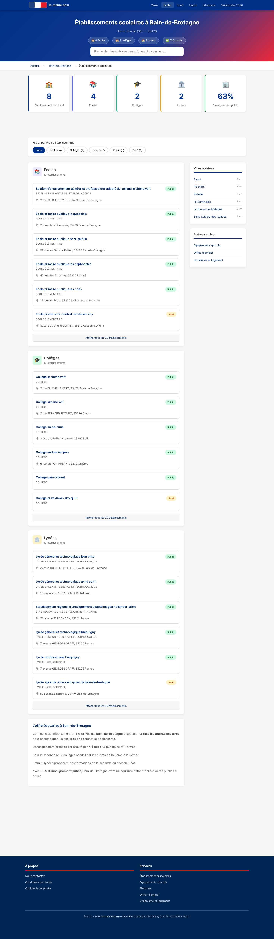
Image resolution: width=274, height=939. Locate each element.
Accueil (34, 65)
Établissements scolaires (155, 876)
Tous (39, 150)
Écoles (167, 5)
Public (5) (118, 150)
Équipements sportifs (207, 245)
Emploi (193, 5)
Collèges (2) (77, 150)
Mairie (154, 5)
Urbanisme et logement (208, 260)
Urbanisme (208, 5)
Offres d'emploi (203, 252)
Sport (180, 5)
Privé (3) (137, 150)
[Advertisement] (118, 124)
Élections (145, 888)
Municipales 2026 (232, 5)
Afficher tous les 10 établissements (106, 337)
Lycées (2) (98, 150)
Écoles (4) (56, 150)
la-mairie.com (110, 916)
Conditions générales (38, 882)
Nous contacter (35, 876)
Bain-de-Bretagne (60, 65)
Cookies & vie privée (38, 888)
